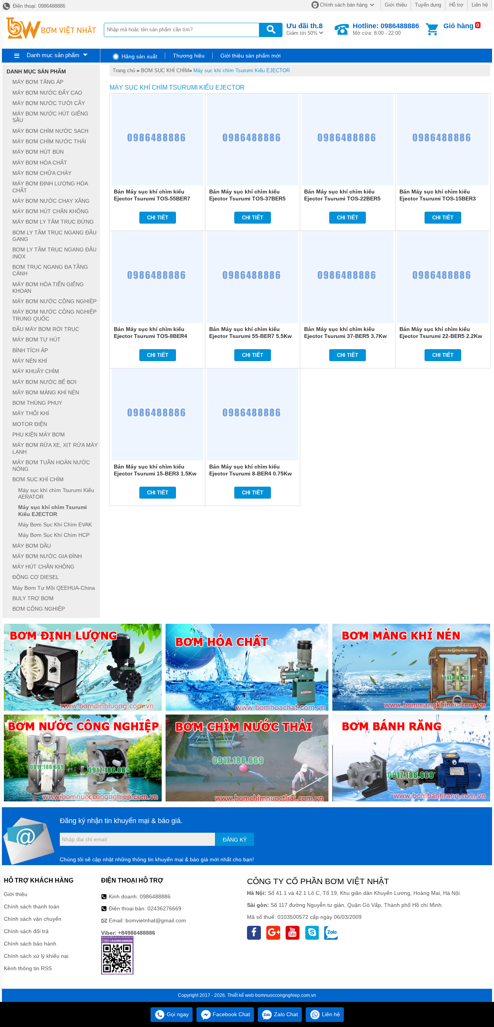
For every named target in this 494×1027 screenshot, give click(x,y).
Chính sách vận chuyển (32, 919)
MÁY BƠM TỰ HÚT (36, 340)
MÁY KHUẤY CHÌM (35, 371)
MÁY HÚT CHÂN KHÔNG (43, 567)
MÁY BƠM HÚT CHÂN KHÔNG (50, 211)
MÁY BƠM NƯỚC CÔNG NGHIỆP (54, 301)
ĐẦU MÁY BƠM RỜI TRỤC (45, 329)
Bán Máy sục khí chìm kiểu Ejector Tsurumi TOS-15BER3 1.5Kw (437, 198)
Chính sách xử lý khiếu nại (36, 956)
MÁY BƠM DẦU (31, 546)
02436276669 (164, 908)
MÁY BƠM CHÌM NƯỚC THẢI (49, 141)
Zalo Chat (285, 1014)
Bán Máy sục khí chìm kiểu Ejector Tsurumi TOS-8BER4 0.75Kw (150, 336)
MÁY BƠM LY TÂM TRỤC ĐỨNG (53, 222)
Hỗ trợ (456, 5)
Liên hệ (480, 5)
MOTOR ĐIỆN (29, 424)
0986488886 (155, 896)
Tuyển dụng (428, 5)
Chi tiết (157, 218)
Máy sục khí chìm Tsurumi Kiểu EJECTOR (241, 70)
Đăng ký (235, 840)
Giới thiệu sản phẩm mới (250, 56)
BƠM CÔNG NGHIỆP (38, 609)
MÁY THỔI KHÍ (30, 414)
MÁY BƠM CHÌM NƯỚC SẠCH (50, 131)
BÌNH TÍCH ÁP (30, 350)
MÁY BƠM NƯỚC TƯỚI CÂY (48, 103)
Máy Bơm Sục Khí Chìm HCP (54, 535)
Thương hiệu (189, 56)
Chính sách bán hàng (343, 5)
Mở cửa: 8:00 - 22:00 (386, 29)
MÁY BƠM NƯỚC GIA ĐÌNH (47, 556)
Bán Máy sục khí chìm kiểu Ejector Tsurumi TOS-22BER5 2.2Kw (342, 198)
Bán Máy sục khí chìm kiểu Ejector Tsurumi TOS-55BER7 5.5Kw (152, 198)
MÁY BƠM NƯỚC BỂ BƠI (44, 382)
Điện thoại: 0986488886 (38, 6)
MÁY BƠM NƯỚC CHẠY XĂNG (51, 201)
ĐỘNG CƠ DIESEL (35, 577)
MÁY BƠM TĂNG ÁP (37, 82)
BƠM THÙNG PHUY (37, 403)
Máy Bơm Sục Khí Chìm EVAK (55, 524)
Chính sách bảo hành (30, 943)
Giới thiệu (396, 5)
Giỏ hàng (458, 26)
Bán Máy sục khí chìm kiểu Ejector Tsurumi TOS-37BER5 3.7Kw (247, 198)
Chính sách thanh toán (31, 906)
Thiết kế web (240, 995)
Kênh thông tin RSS (28, 968)
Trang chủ (124, 70)
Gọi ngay (177, 1014)
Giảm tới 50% (304, 29)
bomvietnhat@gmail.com (155, 920)
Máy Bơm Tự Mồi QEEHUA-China (53, 588)
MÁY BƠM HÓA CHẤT (39, 163)
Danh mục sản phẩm (53, 55)
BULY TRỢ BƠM (33, 598)
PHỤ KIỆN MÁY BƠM (38, 434)
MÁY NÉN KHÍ (29, 361)
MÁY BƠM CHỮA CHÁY (41, 173)
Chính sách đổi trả (26, 931)
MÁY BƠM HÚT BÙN (38, 152)
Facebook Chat (230, 1014)
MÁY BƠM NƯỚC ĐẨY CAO (47, 93)
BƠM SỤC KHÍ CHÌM (165, 70)
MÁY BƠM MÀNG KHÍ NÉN (45, 392)
